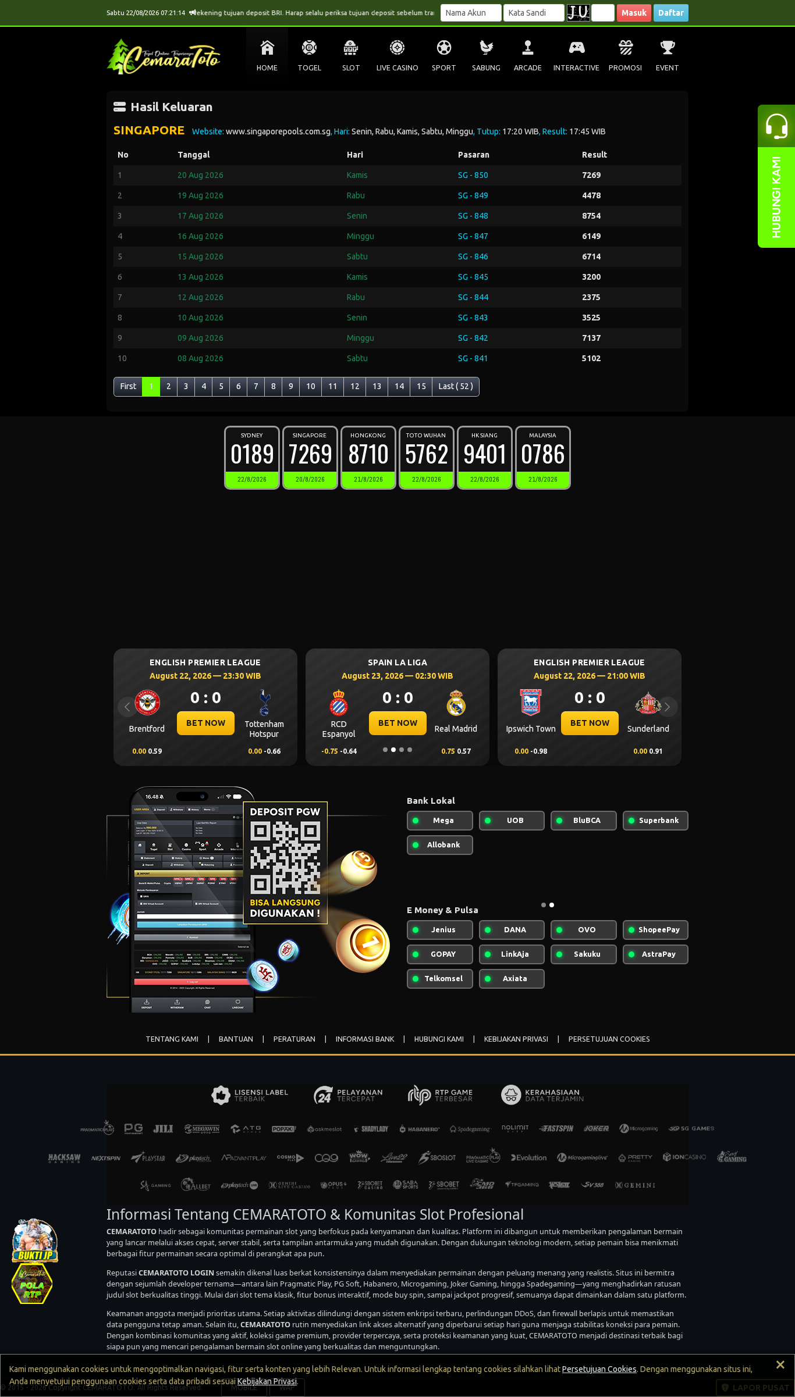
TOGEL (309, 68)
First (128, 386)
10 (310, 386)
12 (355, 386)
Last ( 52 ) (456, 386)
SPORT (444, 68)
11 (333, 386)
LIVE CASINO (397, 68)
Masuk (634, 12)
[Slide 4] (409, 750)
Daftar (671, 12)
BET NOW (205, 723)
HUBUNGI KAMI (439, 1039)
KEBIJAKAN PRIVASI (516, 1039)
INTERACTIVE (576, 68)
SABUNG (486, 68)
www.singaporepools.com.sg (278, 131)
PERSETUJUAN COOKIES (609, 1039)
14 (399, 386)
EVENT (667, 68)
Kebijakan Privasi (267, 1381)
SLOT (351, 68)
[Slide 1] (385, 750)
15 (421, 386)
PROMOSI (625, 68)
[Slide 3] (401, 750)
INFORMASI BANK (365, 1039)
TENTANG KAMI (171, 1039)
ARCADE (528, 68)
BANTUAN (236, 1039)
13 (377, 386)
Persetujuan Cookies (599, 1369)
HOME (267, 68)
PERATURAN (294, 1039)
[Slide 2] (393, 750)
